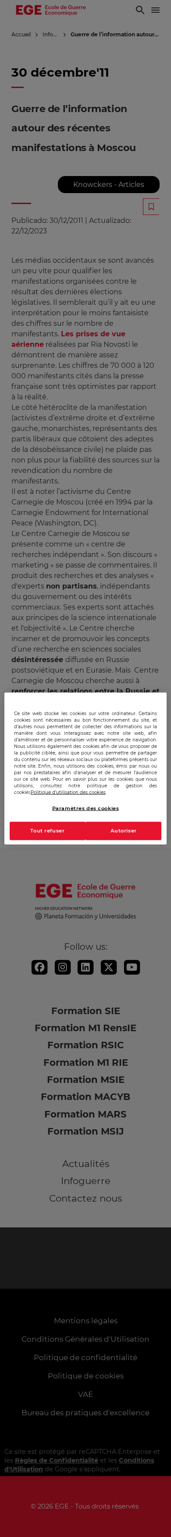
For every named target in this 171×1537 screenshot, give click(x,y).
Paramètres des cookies (85, 808)
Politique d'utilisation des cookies (68, 792)
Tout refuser (47, 831)
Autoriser (123, 831)
